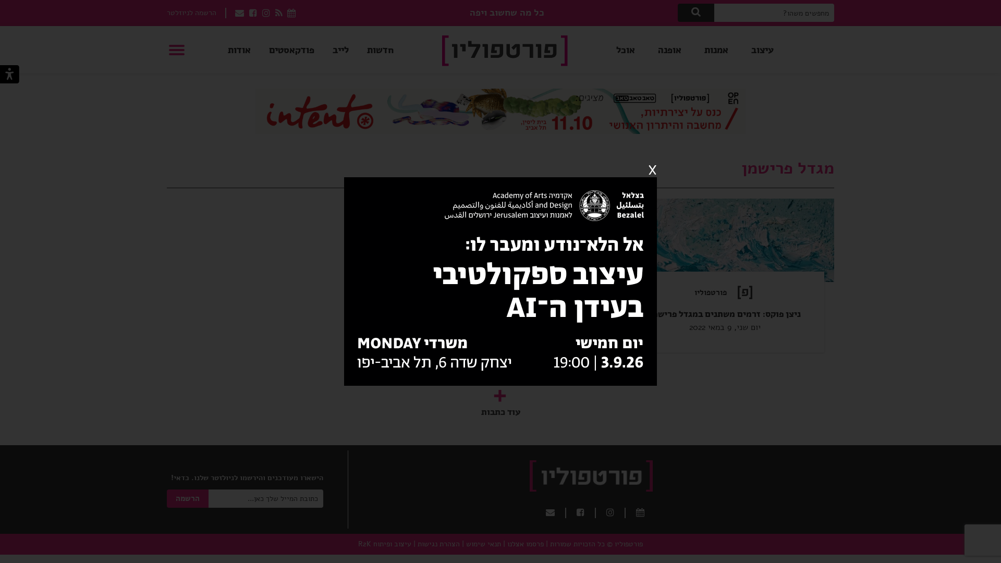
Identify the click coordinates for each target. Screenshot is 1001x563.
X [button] (652, 170)
